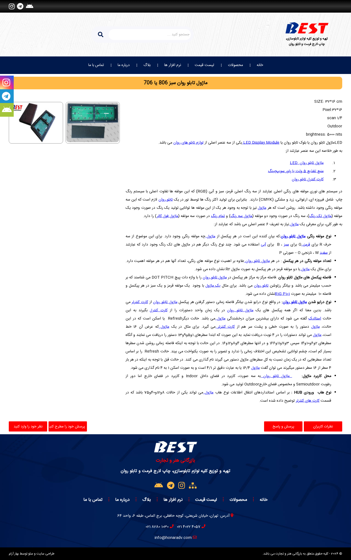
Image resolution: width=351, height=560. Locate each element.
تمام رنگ (218, 216)
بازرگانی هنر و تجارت (175, 460)
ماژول (262, 208)
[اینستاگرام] (12, 6)
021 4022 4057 (188, 527)
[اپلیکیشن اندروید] (29, 6)
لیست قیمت (204, 65)
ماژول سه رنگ (241, 216)
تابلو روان (165, 199)
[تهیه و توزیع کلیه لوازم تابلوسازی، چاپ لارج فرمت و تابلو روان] (175, 450)
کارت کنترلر (140, 302)
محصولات (235, 65)
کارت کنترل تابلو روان (308, 179)
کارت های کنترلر (307, 401)
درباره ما (124, 65)
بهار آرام (14, 553)
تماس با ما (96, 65)
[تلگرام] (20, 6)
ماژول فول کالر (167, 216)
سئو (30, 553)
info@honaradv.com (173, 538)
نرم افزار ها (172, 65)
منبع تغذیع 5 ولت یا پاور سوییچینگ (296, 171)
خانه (260, 65)
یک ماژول (212, 285)
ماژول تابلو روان (307, 163)
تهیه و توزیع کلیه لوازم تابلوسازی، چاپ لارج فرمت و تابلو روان (307, 41)
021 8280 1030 (157, 527)
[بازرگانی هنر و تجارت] (307, 27)
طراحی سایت (45, 553)
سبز (286, 244)
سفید (324, 253)
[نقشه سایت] (193, 486)
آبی (263, 244)
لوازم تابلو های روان (188, 142)
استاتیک (314, 318)
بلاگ (147, 65)
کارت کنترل (158, 310)
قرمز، (305, 244)
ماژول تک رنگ (320, 216)
